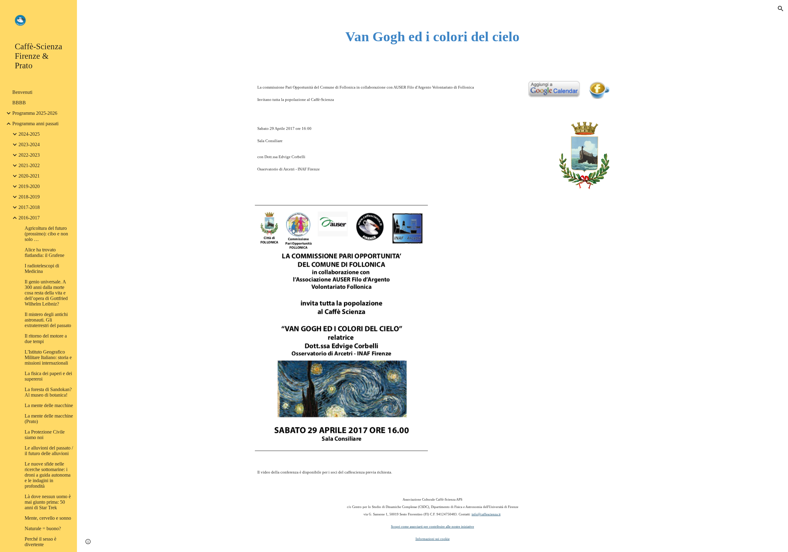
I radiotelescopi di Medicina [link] (42, 268)
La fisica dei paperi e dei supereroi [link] (48, 376)
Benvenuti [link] (22, 92)
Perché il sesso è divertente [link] (40, 541)
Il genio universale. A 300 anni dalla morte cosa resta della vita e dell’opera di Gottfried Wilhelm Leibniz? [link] (46, 292)
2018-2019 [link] (29, 196)
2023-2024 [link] (29, 144)
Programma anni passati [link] (35, 123)
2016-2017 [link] (29, 217)
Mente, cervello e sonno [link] (48, 518)
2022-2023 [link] (29, 155)
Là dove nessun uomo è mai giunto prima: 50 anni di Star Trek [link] (48, 502)
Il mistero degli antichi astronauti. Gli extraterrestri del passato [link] (48, 320)
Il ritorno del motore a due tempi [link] (46, 338)
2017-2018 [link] (29, 207)
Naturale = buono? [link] (43, 528)
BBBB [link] (19, 102)
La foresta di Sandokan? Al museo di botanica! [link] (48, 392)
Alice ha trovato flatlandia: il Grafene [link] (44, 252)
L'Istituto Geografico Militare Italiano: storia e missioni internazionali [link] (48, 357)
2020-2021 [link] (29, 175)
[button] (780, 8)
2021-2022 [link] (29, 165)
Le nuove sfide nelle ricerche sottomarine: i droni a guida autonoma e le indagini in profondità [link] (47, 475)
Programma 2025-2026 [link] (34, 113)
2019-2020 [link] (29, 186)
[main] (432, 37)
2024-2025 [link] (29, 134)
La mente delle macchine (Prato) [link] (49, 418)
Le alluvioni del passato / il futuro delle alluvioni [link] (49, 450)
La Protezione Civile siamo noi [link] (45, 434)
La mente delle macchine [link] (49, 405)
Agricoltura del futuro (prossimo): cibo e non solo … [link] (46, 234)
